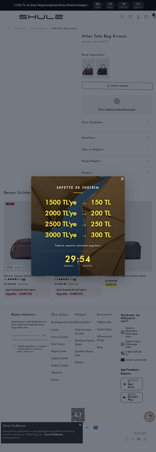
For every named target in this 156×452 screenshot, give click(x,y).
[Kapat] (122, 178)
